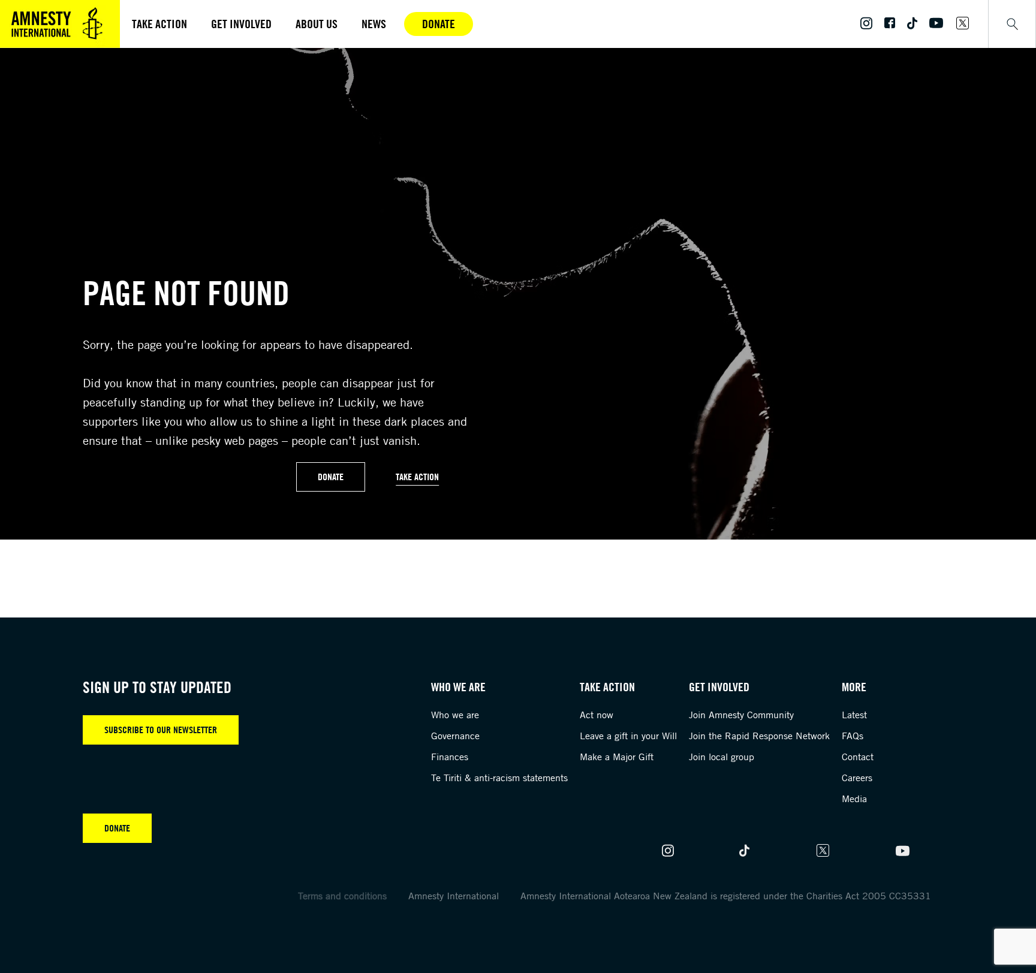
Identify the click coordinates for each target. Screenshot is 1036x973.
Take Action (417, 477)
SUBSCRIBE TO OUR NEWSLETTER (160, 730)
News (374, 23)
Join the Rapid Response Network (759, 736)
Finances (449, 757)
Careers (857, 778)
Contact (858, 757)
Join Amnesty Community (741, 715)
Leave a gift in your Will (628, 736)
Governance (455, 736)
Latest (854, 715)
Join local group (721, 757)
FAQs (852, 736)
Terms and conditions (342, 895)
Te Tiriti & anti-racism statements (499, 778)
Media (854, 799)
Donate (438, 23)
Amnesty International (453, 895)
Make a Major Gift (616, 757)
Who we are (455, 715)
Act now (596, 715)
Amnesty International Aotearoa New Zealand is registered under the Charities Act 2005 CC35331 (725, 895)
